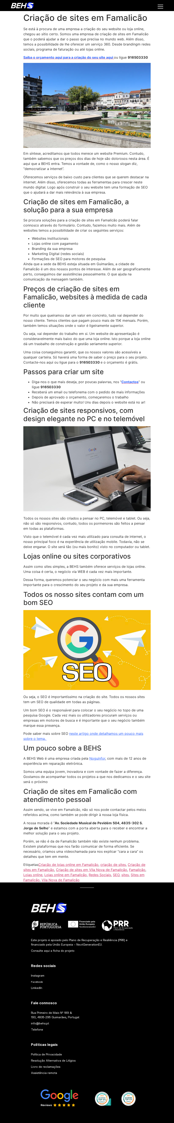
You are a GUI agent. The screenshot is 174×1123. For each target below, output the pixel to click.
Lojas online (32, 875)
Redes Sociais (100, 875)
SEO (116, 875)
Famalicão (137, 870)
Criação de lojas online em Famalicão (68, 864)
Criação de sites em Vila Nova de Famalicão (91, 870)
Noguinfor (97, 758)
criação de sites (113, 864)
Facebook (37, 981)
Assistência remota (44, 1073)
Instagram (37, 975)
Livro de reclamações (45, 1066)
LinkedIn (36, 988)
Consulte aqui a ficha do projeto (52, 950)
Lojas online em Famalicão (65, 875)
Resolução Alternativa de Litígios (53, 1060)
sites (125, 875)
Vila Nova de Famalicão (61, 880)
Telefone (37, 1029)
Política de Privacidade (46, 1054)
